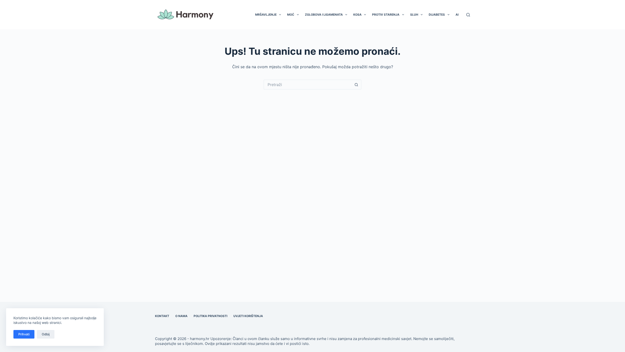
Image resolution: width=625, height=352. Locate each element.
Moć (290, 14)
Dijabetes (437, 14)
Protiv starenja (385, 14)
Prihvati (24, 334)
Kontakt (162, 316)
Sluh (414, 14)
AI (457, 14)
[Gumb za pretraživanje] (356, 84)
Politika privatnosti (210, 316)
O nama (181, 316)
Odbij (46, 334)
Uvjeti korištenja (248, 316)
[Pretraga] (468, 15)
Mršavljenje (266, 14)
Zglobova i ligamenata (324, 14)
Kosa (357, 14)
